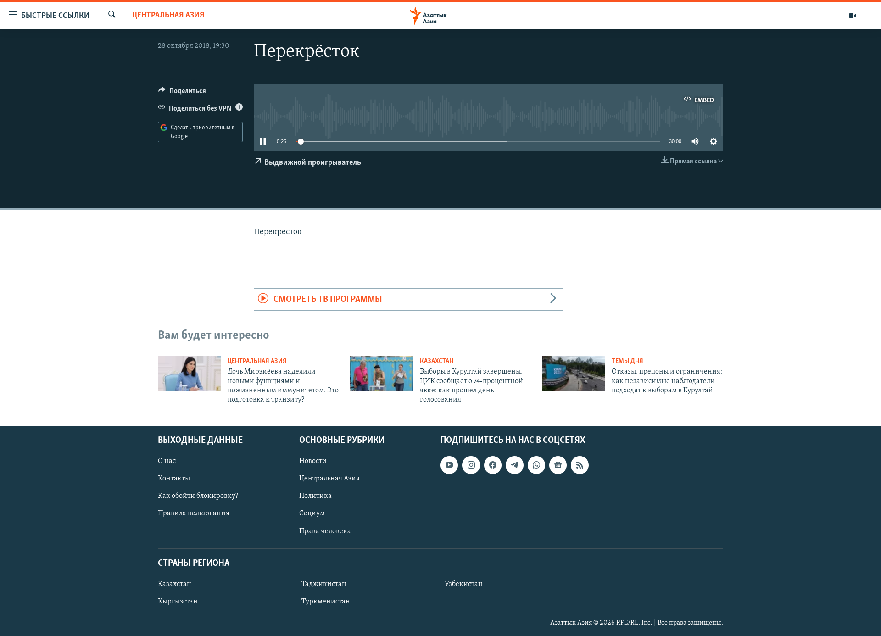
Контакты (174, 478)
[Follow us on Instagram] (471, 465)
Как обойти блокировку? (198, 496)
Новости (313, 461)
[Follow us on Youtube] (449, 465)
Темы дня (627, 361)
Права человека (325, 531)
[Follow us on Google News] (558, 465)
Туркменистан (325, 601)
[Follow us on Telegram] (514, 465)
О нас (167, 461)
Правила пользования (193, 513)
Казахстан (436, 361)
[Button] (182, 93)
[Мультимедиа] (852, 15)
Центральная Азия (168, 15)
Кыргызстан (178, 601)
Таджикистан (323, 584)
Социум (312, 513)
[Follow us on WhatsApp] (536, 465)
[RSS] (579, 465)
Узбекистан (464, 584)
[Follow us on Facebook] (493, 465)
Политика (315, 496)
